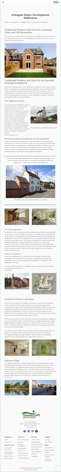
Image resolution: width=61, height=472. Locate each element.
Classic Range (35, 439)
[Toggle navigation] (3, 2)
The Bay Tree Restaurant (23, 375)
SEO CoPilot (34, 469)
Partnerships (8, 458)
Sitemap (47, 452)
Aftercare (34, 454)
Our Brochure (49, 447)
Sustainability (22, 448)
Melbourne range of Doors (29, 315)
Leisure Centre (28, 371)
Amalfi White (36, 375)
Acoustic (20, 442)
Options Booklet (49, 450)
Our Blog (47, 439)
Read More (8, 270)
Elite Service (22, 451)
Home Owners (9, 456)
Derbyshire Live (13, 135)
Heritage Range (35, 442)
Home (7, 22)
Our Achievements (23, 458)
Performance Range (37, 444)
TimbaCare (34, 456)
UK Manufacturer (23, 453)
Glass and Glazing (36, 446)
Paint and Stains (36, 451)
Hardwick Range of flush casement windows (31, 313)
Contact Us (8, 442)
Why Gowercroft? (23, 439)
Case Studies (14, 22)
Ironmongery (35, 449)
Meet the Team (22, 455)
